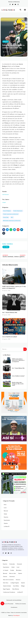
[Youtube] (15, 4)
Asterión (5, 576)
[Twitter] (13, 4)
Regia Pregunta (6, 589)
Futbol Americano (17, 210)
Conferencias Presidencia (9, 592)
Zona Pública (16, 586)
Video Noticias (15, 589)
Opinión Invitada (7, 586)
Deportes (5, 41)
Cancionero (12, 576)
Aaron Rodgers (7, 210)
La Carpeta (5, 570)
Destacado (19, 564)
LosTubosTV (7, 526)
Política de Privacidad (7, 603)
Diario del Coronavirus (8, 579)
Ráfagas (23, 586)
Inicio (5, 504)
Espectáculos (7, 520)
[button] (20, 10)
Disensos (18, 579)
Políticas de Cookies (20, 603)
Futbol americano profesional (10, 214)
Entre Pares (5, 582)
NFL (12, 217)
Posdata (12, 570)
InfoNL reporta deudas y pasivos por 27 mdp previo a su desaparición (18, 360)
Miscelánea (18, 570)
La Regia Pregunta (15, 582)
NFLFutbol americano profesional (11, 220)
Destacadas (12, 564)
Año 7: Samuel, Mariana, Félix (9, 312)
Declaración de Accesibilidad (14, 600)
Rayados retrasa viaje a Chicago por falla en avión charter (18, 384)
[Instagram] (18, 4)
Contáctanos (14, 607)
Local (5, 507)
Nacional (6, 510)
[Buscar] (25, 349)
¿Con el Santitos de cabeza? (9, 336)
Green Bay (5, 217)
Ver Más (5, 247)
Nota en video (12, 573)
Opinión (6, 523)
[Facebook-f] (10, 4)
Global (5, 514)
